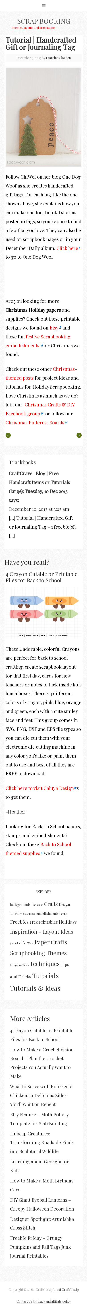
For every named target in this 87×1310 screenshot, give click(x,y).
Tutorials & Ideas (35, 988)
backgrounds (20, 904)
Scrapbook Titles (19, 965)
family (63, 913)
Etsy (54, 327)
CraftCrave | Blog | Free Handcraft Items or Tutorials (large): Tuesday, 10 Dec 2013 (39, 482)
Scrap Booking (43, 20)
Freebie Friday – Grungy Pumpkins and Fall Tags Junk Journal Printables (40, 1247)
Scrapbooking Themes (38, 953)
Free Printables (44, 922)
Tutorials (45, 975)
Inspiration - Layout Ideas (41, 931)
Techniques (45, 964)
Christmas (37, 904)
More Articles (30, 1018)
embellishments (47, 913)
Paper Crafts (51, 942)
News (27, 942)
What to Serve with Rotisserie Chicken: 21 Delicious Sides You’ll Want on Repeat (41, 1095)
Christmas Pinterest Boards (35, 422)
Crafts (51, 903)
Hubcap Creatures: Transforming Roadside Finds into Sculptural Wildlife (42, 1142)
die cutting (29, 913)
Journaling (15, 943)
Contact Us (24, 1301)
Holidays (68, 922)
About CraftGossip (66, 1289)
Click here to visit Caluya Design (40, 788)
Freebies (19, 922)
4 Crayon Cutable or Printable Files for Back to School (41, 577)
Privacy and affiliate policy (52, 1301)
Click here (67, 248)
